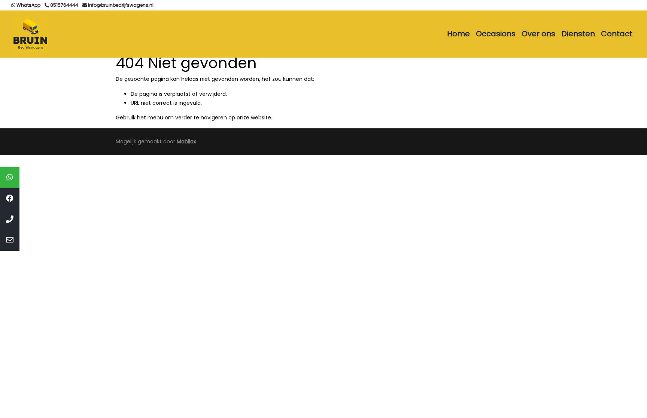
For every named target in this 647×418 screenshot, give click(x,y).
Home (458, 33)
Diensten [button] (578, 33)
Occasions (496, 33)
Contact (616, 33)
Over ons (538, 33)
